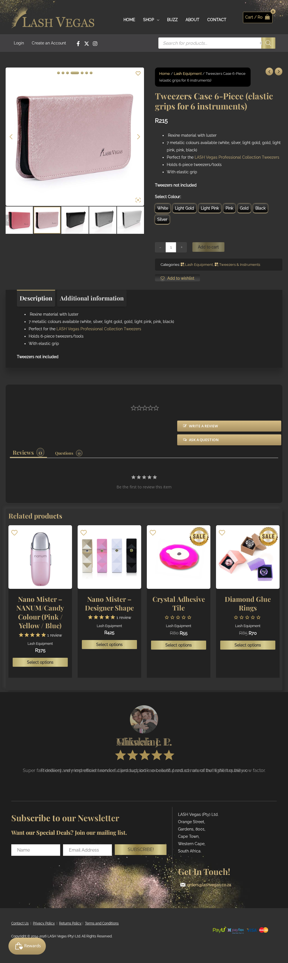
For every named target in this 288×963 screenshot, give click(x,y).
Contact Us (20, 923)
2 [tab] (63, 72)
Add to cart (208, 247)
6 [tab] (86, 72)
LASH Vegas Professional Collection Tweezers (237, 157)
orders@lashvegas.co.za (209, 885)
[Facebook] (78, 43)
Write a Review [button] (203, 426)
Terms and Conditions (102, 923)
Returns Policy (70, 923)
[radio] (162, 208)
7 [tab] (91, 72)
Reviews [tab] (23, 452)
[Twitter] (86, 43)
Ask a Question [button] (204, 439)
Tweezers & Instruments (239, 264)
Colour (174, 196)
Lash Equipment (188, 73)
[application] (156, 19)
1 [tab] (58, 72)
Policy (49, 923)
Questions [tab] (64, 453)
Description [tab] (36, 298)
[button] (140, 849)
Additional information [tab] (92, 298)
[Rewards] (27, 946)
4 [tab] (75, 72)
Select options (40, 662)
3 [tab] (67, 72)
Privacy (38, 923)
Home (164, 73)
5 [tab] (82, 72)
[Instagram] (95, 43)
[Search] (268, 43)
